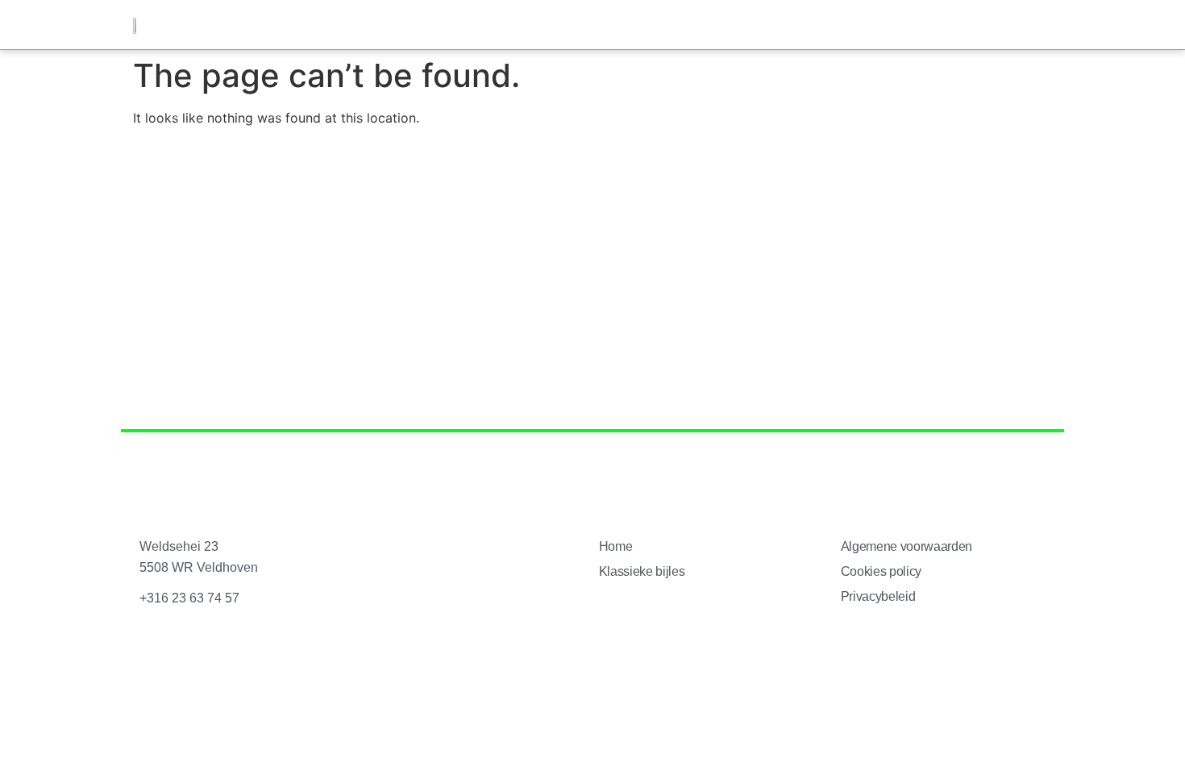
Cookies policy (881, 571)
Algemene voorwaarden (907, 546)
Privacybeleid (878, 596)
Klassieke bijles (642, 571)
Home (616, 546)
